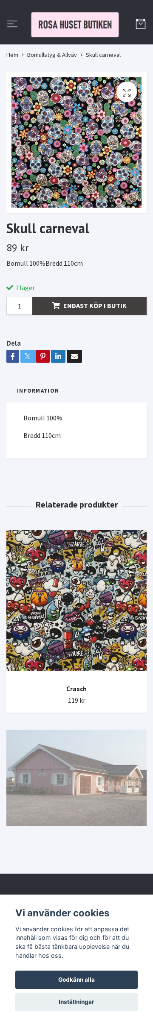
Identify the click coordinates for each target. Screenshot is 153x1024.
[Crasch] (76, 642)
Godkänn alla (76, 979)
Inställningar (76, 1001)
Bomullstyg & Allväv (52, 93)
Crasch (76, 726)
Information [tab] (38, 428)
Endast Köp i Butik (95, 343)
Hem (12, 93)
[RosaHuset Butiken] (76, 43)
